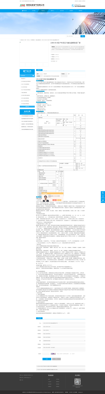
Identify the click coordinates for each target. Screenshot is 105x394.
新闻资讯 (57, 381)
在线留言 (71, 10)
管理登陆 (66, 392)
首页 (49, 379)
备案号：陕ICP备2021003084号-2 (58, 392)
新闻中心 (52, 10)
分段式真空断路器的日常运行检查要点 (27, 129)
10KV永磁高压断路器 (25, 98)
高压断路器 (23, 75)
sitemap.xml (80, 392)
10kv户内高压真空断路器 (25, 89)
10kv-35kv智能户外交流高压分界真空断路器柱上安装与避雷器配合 (27, 121)
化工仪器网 (75, 392)
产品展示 (49, 381)
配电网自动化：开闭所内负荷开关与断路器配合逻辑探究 (27, 126)
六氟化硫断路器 (24, 92)
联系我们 (80, 10)
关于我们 (33, 10)
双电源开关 (23, 78)
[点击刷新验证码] (53, 354)
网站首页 (25, 10)
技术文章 (62, 10)
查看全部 (27, 106)
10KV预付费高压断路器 (25, 95)
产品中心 (43, 10)
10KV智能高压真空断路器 (26, 81)
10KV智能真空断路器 (25, 103)
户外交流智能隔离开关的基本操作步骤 (27, 115)
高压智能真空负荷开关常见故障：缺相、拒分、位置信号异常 (27, 118)
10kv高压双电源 (24, 86)
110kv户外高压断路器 (25, 84)
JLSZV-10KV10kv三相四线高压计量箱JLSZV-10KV (49, 369)
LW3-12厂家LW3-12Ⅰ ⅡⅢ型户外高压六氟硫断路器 (48, 366)
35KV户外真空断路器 (25, 100)
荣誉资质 (57, 384)
